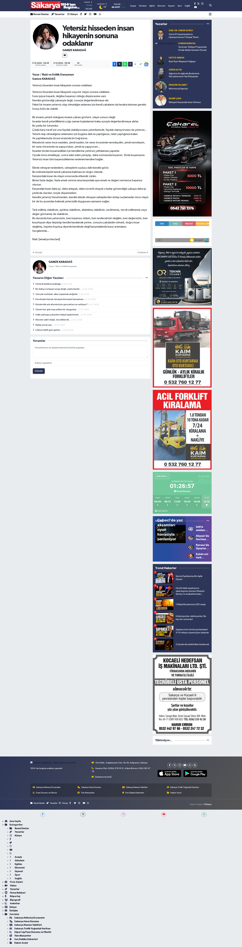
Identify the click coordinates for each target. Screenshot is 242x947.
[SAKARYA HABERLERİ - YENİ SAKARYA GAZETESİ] (55, 6)
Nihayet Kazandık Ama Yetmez (185, 102)
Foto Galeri (16, 882)
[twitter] (83, 814)
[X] (174, 765)
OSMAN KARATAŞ (187, 43)
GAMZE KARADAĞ (74, 50)
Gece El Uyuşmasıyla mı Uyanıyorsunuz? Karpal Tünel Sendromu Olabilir (183, 36)
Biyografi (15, 900)
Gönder (39, 371)
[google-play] (195, 773)
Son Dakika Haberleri (134, 793)
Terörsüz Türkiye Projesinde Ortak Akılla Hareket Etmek (192, 48)
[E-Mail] (64, 55)
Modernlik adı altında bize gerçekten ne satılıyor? (61, 304)
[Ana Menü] (210, 14)
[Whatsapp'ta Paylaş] (124, 64)
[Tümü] (208, 24)
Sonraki (142, 253)
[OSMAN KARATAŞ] (165, 44)
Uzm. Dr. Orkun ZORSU (181, 30)
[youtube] (163, 814)
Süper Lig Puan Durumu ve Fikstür (32, 932)
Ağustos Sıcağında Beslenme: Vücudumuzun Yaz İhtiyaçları (184, 75)
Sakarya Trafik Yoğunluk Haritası (184, 787)
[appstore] (169, 773)
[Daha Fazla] (130, 64)
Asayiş (18, 857)
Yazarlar (59, 14)
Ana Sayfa (15, 821)
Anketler (15, 903)
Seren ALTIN (175, 70)
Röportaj (15, 896)
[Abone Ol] (146, 64)
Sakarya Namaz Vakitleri (137, 787)
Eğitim (18, 864)
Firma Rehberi (17, 893)
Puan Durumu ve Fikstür (46, 793)
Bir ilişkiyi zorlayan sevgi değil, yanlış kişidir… (58, 289)
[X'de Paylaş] (119, 64)
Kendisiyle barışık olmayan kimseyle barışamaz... (60, 299)
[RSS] (195, 765)
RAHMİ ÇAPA (175, 99)
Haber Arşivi (176, 793)
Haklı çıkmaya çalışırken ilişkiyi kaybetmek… (58, 315)
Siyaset (18, 871)
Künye (74, 14)
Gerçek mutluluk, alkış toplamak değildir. (56, 294)
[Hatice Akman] (160, 59)
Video (13, 885)
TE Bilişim (207, 804)
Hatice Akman (176, 58)
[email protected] (49, 239)
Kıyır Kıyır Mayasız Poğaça (182, 61)
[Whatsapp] (190, 765)
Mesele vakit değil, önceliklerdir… (53, 320)
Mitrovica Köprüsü (178, 89)
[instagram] (123, 814)
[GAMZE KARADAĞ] (46, 36)
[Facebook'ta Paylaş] (115, 64)
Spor (17, 875)
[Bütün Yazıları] (146, 278)
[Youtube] (184, 765)
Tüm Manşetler (88, 793)
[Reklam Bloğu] (182, 163)
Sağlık (18, 878)
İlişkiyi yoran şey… (44, 325)
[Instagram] (179, 765)
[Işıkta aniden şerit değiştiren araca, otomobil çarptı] (191, 528)
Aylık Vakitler (162, 511)
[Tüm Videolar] (208, 521)
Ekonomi (19, 867)
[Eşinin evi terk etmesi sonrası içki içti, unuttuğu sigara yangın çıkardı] (191, 556)
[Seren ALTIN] (160, 73)
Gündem (19, 860)
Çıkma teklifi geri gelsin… (49, 330)
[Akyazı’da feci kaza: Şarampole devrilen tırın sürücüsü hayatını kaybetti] (191, 537)
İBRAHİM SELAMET (178, 85)
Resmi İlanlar (41, 14)
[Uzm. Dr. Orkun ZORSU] (160, 34)
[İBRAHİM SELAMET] (160, 87)
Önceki (38, 253)
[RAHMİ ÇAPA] (160, 100)
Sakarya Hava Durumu (91, 787)
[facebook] (42, 814)
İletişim (14, 910)
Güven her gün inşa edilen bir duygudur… (57, 309)
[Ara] (210, 5)
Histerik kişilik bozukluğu (48, 284)
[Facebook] (169, 765)
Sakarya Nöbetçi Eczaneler (48, 787)
